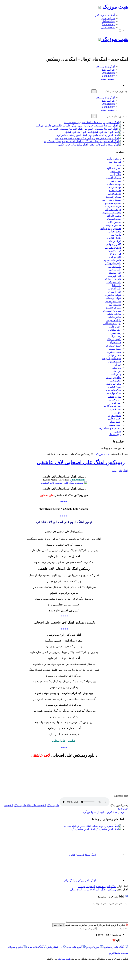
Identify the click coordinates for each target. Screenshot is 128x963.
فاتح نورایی (115, 256)
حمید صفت (115, 348)
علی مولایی (115, 269)
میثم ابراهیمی (113, 177)
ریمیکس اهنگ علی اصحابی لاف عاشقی (81, 462)
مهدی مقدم (115, 190)
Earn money (108, 24)
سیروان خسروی (112, 310)
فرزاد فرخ (115, 253)
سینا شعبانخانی (113, 301)
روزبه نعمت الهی (112, 323)
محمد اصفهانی (113, 218)
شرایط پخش (108, 18)
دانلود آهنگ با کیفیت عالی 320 (42, 805)
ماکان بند (116, 234)
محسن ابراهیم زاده (110, 228)
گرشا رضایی (114, 241)
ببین (93, 681)
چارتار (118, 364)
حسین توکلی (114, 355)
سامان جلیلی (114, 313)
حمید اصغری (114, 352)
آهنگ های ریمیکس (105, 15)
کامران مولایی (113, 244)
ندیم (119, 165)
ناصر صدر (115, 171)
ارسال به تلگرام (115, 812)
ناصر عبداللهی (113, 168)
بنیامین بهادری (113, 377)
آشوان (117, 431)
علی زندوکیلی (113, 282)
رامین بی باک (114, 339)
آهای (98, 538)
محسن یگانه (114, 222)
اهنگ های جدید (113, 390)
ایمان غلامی (114, 386)
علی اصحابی (114, 288)
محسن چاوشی (113, 225)
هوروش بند (115, 161)
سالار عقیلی (114, 317)
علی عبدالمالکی (112, 279)
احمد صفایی (114, 418)
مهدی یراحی (114, 187)
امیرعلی (116, 402)
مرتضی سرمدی (112, 206)
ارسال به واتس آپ (93, 812)
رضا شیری (115, 333)
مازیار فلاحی (114, 237)
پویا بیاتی (116, 367)
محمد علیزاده (114, 215)
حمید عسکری (113, 345)
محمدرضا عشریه (111, 212)
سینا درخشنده (113, 307)
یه (97, 550)
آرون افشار (115, 434)
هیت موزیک (114, 7)
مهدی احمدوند (113, 196)
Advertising (108, 21)
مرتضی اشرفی (113, 209)
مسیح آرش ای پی (111, 199)
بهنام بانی (116, 374)
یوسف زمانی (114, 158)
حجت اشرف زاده (111, 358)
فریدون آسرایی (113, 247)
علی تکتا (116, 285)
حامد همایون (114, 361)
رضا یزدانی (115, 326)
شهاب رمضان (113, 298)
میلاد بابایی (115, 174)
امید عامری (115, 409)
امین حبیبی (115, 399)
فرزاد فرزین (114, 250)
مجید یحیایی (114, 231)
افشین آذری (114, 415)
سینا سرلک (115, 304)
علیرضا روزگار (113, 263)
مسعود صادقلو (113, 203)
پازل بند (117, 371)
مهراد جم (116, 180)
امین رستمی (114, 396)
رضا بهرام (115, 336)
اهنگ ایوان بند (114, 393)
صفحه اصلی (108, 27)
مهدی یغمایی (114, 184)
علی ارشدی (114, 291)
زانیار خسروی (113, 320)
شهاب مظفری (113, 294)
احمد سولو (115, 421)
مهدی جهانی (114, 193)
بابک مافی (115, 380)
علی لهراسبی (114, 275)
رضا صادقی (114, 329)
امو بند (117, 412)
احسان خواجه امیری (110, 428)
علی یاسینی (114, 266)
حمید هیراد (115, 342)
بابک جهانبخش (113, 383)
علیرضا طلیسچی (112, 260)
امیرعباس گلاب (112, 405)
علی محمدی (114, 272)
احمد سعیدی (114, 424)
